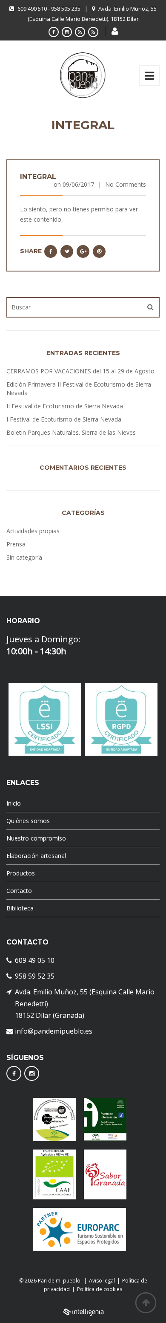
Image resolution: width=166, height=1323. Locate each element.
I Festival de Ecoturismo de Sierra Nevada (63, 419)
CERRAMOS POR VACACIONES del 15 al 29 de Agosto (80, 371)
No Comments (125, 184)
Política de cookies (99, 1289)
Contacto (19, 891)
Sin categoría (24, 557)
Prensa (16, 544)
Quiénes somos (28, 821)
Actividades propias (33, 531)
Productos (20, 873)
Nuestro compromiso (36, 838)
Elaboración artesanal (36, 856)
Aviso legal (102, 1280)
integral (38, 177)
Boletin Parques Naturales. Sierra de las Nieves (71, 432)
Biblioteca (20, 908)
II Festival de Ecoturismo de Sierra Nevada (64, 406)
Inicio (13, 803)
